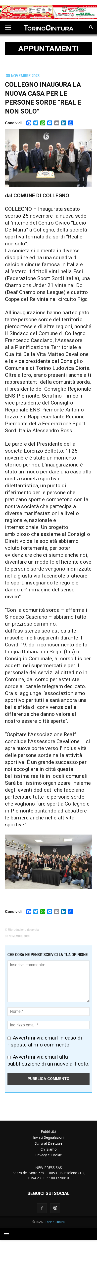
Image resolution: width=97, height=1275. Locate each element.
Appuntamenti (48, 48)
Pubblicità (48, 1131)
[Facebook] (42, 1208)
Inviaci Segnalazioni (48, 1137)
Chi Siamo (49, 1149)
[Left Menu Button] (8, 27)
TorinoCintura (55, 1222)
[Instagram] (55, 1208)
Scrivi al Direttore (48, 1143)
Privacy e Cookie (48, 1155)
